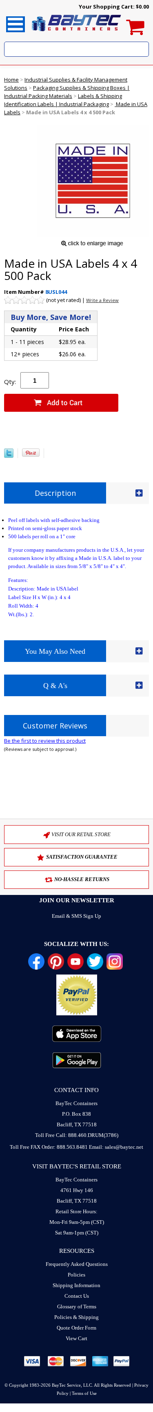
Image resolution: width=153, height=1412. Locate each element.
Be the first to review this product (45, 740)
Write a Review (102, 300)
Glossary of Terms (76, 1306)
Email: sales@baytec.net (116, 1147)
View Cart (76, 1338)
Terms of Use (84, 1393)
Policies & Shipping (76, 1317)
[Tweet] (8, 456)
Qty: (10, 381)
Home (11, 79)
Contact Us (76, 1296)
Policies (76, 1275)
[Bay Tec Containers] (77, 33)
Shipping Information (76, 1285)
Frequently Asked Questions (77, 1264)
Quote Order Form (76, 1328)
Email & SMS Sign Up (76, 916)
